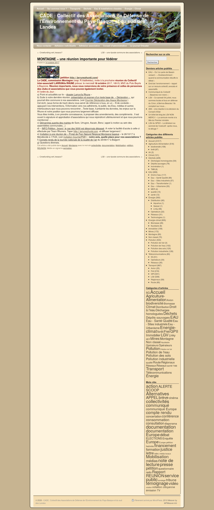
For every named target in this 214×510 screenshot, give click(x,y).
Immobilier (153, 228)
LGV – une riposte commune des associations (121, 52)
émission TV (153, 490)
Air (150, 152)
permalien (67, 148)
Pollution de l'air (157, 242)
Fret (152, 271)
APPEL (152, 397)
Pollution (152, 240)
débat (164, 434)
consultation (155, 423)
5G (152, 256)
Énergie (152, 197)
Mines (151, 231)
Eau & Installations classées (108, 8)
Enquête (167, 438)
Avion (153, 268)
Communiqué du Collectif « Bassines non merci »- (159, 93)
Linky (155, 208)
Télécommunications (157, 254)
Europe (152, 441)
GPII (152, 273)
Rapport (158, 471)
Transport (153, 265)
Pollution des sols (158, 248)
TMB (153, 169)
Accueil (40, 8)
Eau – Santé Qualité (159, 177)
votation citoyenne (163, 487)
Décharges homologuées (161, 160)
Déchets (87, 8)
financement (165, 445)
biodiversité (156, 146)
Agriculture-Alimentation (159, 143)
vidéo (173, 483)
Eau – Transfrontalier (160, 183)
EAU (150, 172)
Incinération (156, 166)
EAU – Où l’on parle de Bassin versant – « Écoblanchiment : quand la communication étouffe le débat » (163, 76)
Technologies (156, 217)
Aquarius (157, 203)
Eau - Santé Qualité (159, 320)
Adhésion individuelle (65, 45)
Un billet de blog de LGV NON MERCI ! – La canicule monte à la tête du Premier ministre (163, 117)
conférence (170, 416)
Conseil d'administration (115, 45)
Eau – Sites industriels (160, 180)
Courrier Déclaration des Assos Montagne (106, 100)
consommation (157, 419)
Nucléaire (155, 225)
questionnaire (166, 468)
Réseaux (155, 214)
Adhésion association (89, 45)
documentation (108, 145)
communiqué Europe (161, 408)
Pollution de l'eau (158, 245)
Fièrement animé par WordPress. (149, 500)
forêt (153, 149)
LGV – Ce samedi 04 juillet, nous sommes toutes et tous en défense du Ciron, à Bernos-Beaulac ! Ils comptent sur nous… (163, 101)
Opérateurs (155, 211)
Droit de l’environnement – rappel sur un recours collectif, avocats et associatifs (163, 86)
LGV (152, 276)
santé (153, 194)
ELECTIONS (154, 438)
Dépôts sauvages (158, 163)
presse (166, 464)
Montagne (73, 145)
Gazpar (156, 206)
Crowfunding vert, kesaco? (49, 52)
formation (153, 449)
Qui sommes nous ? (57, 8)
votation (149, 487)
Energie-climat (155, 220)
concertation (154, 416)
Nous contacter (44, 45)
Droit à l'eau (156, 174)
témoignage (157, 483)
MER (153, 189)
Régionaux (155, 279)
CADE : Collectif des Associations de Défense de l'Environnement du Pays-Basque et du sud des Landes (94, 21)
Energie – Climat (133, 8)
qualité (154, 191)
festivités (150, 446)
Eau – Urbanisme (158, 186)
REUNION (41, 148)
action (152, 386)
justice (166, 449)
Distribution (156, 200)
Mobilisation (121, 145)
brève (163, 397)
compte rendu (159, 412)
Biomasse (155, 223)
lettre (150, 452)
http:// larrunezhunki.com (83, 77)
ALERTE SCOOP (159, 388)
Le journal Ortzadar (139, 45)
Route (153, 282)
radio (149, 472)
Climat (151, 155)
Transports (75, 8)
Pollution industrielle (159, 251)
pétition (130, 145)
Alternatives (157, 393)
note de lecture (159, 462)
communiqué (157, 405)
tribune (171, 479)
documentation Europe (159, 432)
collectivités (96, 145)
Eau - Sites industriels (162, 322)
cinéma (173, 398)
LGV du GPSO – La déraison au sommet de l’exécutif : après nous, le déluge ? (163, 126)
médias (152, 460)
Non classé (153, 237)
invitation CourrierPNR (74, 136)
